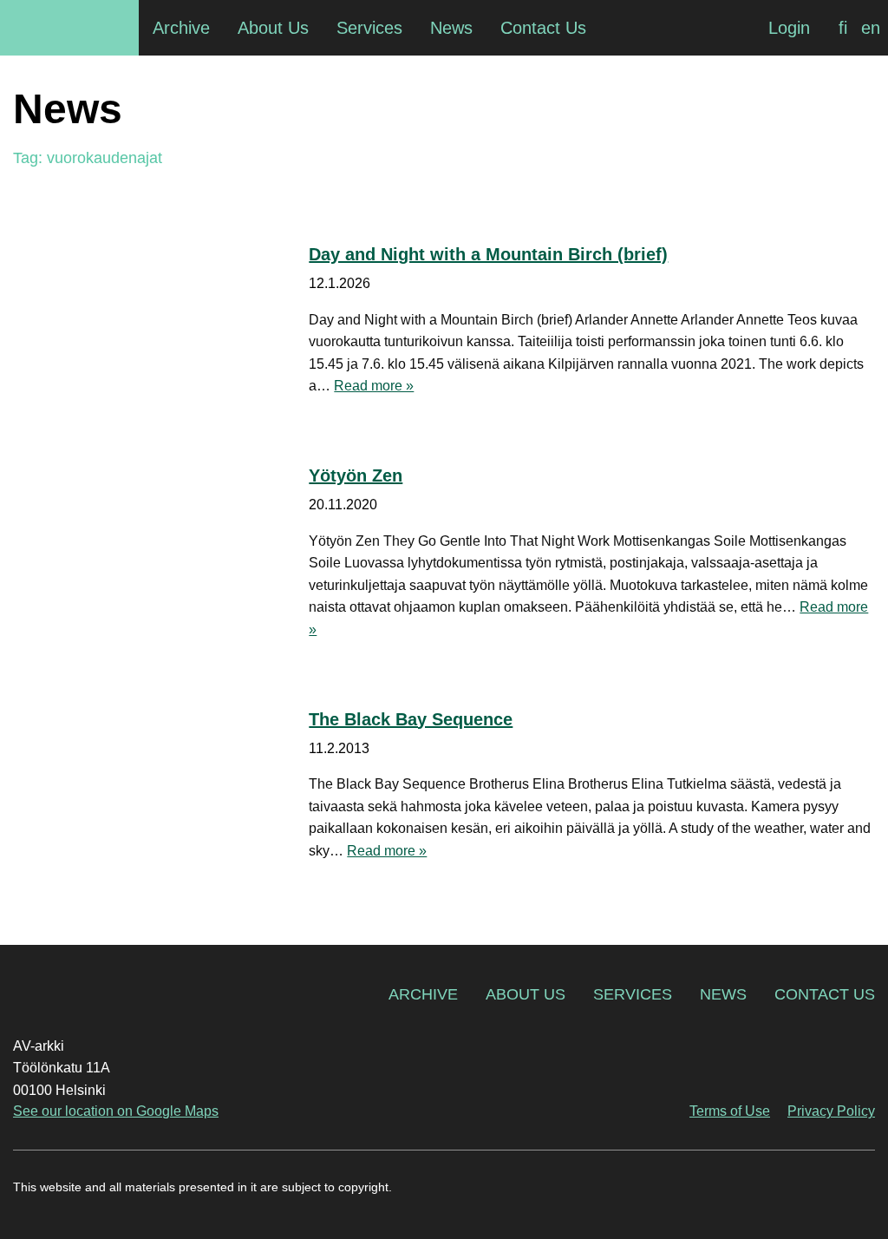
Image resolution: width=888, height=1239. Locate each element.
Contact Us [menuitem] (543, 27)
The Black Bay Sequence (411, 719)
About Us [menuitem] (273, 27)
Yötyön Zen (355, 475)
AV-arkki (69, 28)
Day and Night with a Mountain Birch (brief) (488, 254)
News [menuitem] (451, 27)
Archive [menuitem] (181, 27)
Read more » (374, 385)
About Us (525, 994)
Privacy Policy (831, 1111)
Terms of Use (729, 1111)
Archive (423, 994)
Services (632, 994)
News (723, 994)
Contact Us (824, 994)
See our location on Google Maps (116, 1111)
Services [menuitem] (369, 27)
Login (789, 27)
